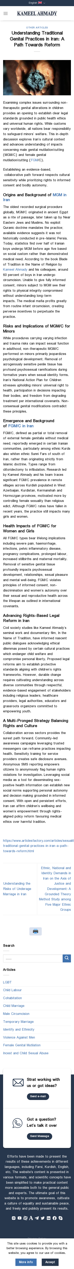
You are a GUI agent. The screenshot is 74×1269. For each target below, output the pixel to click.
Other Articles (37, 28)
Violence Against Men (19, 1037)
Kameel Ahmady (15, 269)
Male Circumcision (16, 1014)
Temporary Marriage (18, 1022)
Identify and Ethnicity (18, 1029)
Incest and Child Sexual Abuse (26, 1053)
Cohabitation (12, 998)
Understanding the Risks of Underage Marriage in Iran (17, 889)
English (33, 3)
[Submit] (67, 958)
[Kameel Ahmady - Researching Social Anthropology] (37, 13)
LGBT (7, 982)
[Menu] (5, 13)
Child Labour (12, 990)
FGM (34, 160)
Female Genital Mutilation (21, 1045)
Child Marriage (13, 1006)
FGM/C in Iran (21, 426)
